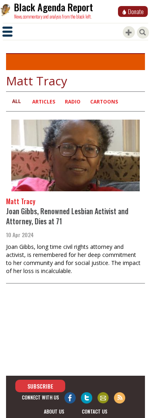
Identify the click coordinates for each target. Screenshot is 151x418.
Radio (73, 101)
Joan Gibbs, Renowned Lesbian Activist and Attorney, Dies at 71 (67, 216)
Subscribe (40, 386)
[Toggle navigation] (7, 31)
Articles (43, 101)
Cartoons (104, 101)
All (16, 101)
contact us (95, 411)
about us (54, 411)
